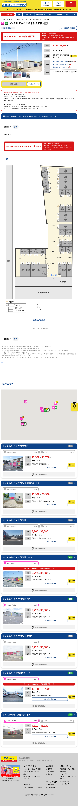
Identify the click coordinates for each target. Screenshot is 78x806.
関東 (19, 14)
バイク (25, 774)
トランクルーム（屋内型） (31, 771)
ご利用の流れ (28, 10)
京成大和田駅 (62, 64)
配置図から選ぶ (39, 320)
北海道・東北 (28, 14)
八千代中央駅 (64, 61)
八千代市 (25, 19)
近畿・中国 (58, 14)
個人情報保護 (64, 781)
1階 (15, 126)
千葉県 (18, 19)
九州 (73, 14)
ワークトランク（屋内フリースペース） (32, 778)
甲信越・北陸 (40, 14)
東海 (50, 14)
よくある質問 (39, 10)
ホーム (9, 10)
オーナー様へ (67, 10)
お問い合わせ (56, 10)
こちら (40, 346)
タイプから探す (18, 10)
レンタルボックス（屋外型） (32, 769)
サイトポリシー (65, 774)
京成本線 (55, 64)
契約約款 (63, 771)
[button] (44, 410)
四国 (67, 14)
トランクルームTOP (7, 19)
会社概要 (48, 10)
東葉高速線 (56, 61)
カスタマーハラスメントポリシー (68, 778)
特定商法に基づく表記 (67, 769)
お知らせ (75, 406)
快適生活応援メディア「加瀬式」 (32, 788)
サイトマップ (64, 784)
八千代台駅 (61, 67)
